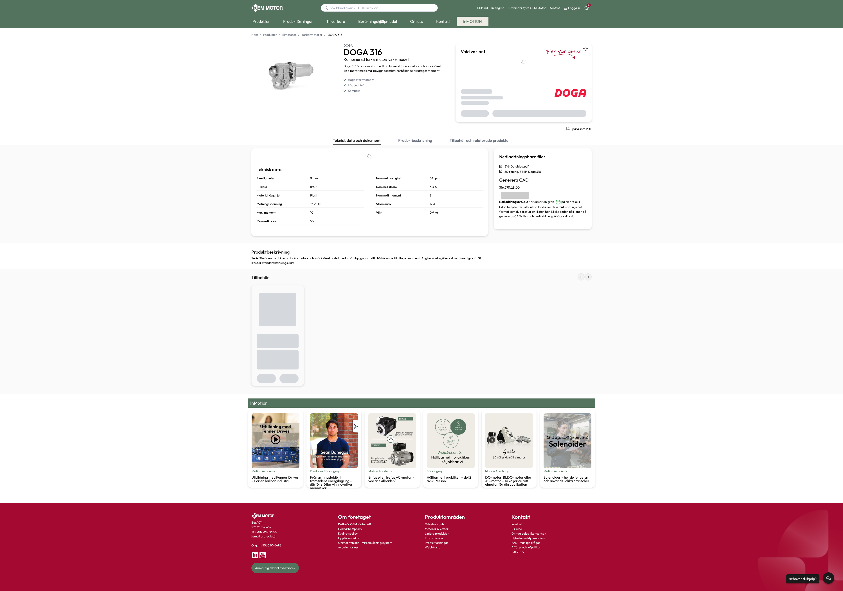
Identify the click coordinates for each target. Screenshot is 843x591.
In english (497, 8)
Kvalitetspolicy (348, 533)
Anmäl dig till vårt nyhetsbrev (275, 568)
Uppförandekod (349, 538)
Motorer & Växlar (437, 529)
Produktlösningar (436, 543)
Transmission (434, 538)
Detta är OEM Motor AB (354, 524)
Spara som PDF (581, 129)
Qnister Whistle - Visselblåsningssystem (365, 543)
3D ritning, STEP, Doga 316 (522, 172)
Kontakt (554, 8)
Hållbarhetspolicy (350, 529)
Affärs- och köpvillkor (526, 547)
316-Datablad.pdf (516, 166)
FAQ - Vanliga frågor (526, 543)
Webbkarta (432, 547)
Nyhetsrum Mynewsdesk (528, 538)
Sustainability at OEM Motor (527, 8)
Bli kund (482, 8)
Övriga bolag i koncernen (529, 533)
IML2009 (518, 552)
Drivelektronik (434, 524)
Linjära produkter (437, 533)
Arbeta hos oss (348, 547)
